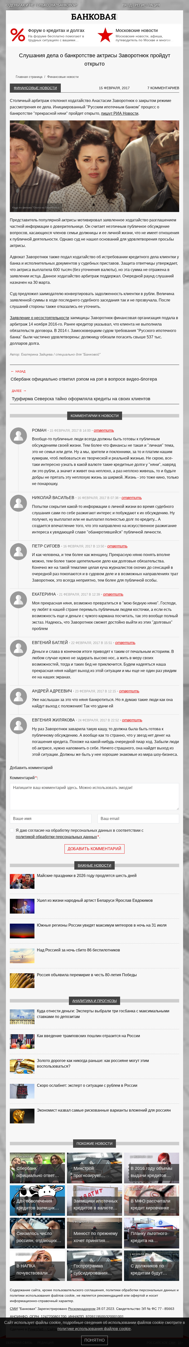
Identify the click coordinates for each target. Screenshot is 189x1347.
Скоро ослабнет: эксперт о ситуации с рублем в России (87, 1085)
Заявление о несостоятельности (39, 318)
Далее (19, 390)
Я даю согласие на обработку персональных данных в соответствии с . (79, 833)
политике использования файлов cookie (94, 1329)
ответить (104, 430)
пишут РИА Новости (119, 113)
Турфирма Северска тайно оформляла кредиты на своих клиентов (81, 398)
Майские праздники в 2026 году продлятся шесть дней (87, 876)
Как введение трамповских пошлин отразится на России (88, 1036)
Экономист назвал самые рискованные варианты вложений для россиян (104, 1110)
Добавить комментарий (94, 849)
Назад (18, 371)
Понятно (94, 1340)
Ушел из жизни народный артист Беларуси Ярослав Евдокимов (95, 900)
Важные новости (94, 865)
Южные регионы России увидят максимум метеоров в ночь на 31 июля (102, 925)
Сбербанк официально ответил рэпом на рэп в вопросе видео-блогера (84, 379)
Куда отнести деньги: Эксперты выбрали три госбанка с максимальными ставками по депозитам (103, 1014)
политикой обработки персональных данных (56, 837)
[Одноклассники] (175, 5)
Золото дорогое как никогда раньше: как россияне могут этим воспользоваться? (93, 1063)
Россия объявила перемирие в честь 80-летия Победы (87, 975)
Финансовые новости (35, 88)
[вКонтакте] (168, 5)
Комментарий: (24, 778)
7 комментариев (163, 88)
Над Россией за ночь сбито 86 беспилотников (78, 950)
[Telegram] (181, 5)
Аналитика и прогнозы (94, 1001)
